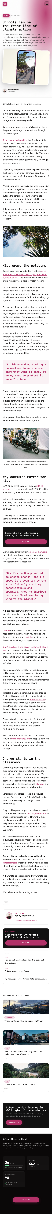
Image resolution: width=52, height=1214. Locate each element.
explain (28, 637)
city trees (40, 784)
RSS (19, 1152)
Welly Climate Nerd (15, 1139)
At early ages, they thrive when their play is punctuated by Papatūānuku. (25, 274)
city (6, 15)
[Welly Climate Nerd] (5, 4)
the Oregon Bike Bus (36, 813)
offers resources (37, 699)
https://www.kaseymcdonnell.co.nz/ (26, 920)
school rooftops (10, 862)
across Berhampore (37, 551)
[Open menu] (47, 3)
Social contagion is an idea (15, 140)
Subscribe (6, 1152)
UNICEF (6, 630)
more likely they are (20, 738)
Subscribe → (26, 542)
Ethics (13, 1152)
